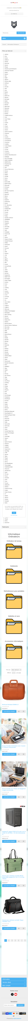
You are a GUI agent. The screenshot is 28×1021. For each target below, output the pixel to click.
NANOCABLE (8, 355)
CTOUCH (7, 153)
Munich (6, 350)
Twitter (12, 994)
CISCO (6, 128)
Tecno (6, 461)
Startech (7, 443)
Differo (6, 172)
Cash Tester (7, 119)
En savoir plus (14, 515)
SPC (6, 440)
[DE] (13, 2)
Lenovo (6, 291)
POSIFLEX (7, 398)
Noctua (6, 373)
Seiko (6, 429)
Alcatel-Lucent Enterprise (11, 68)
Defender (7, 165)
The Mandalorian (9, 463)
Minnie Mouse (8, 334)
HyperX (6, 253)
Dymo (6, 178)
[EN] (11, 2)
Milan (6, 332)
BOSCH (7, 110)
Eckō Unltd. (7, 181)
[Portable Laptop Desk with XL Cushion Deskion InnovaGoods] (14, 731)
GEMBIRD (7, 219)
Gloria (6, 224)
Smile (6, 434)
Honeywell (7, 244)
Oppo (6, 384)
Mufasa (6, 348)
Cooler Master (8, 146)
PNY (6, 391)
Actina (6, 58)
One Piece (7, 380)
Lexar (6, 294)
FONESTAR (8, 208)
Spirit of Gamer (8, 441)
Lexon (6, 298)
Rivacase (7, 418)
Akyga (6, 67)
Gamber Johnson (9, 217)
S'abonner (20, 1005)
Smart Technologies (9, 432)
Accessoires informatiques (14, 641)
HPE (6, 251)
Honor (6, 246)
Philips (6, 388)
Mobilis (6, 337)
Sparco (6, 438)
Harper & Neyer (8, 239)
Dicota (6, 171)
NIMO (6, 370)
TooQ (6, 472)
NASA (6, 357)
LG (5, 300)
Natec (6, 359)
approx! (6, 79)
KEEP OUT (7, 276)
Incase (6, 264)
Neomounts (7, 361)
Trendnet (7, 477)
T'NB (6, 452)
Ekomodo (7, 185)
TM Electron (7, 470)
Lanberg (7, 287)
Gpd (6, 230)
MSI (6, 346)
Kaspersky (7, 275)
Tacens (6, 454)
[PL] (15, 2)
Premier (6, 400)
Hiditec (6, 242)
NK (5, 371)
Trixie (6, 479)
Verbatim (7, 501)
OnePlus (7, 382)
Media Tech (7, 319)
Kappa (6, 271)
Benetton (7, 102)
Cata (6, 120)
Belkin (6, 101)
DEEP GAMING (8, 160)
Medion (6, 321)
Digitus (6, 174)
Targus (6, 458)
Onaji (6, 379)
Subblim (7, 445)
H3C (6, 235)
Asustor (6, 86)
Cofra (6, 135)
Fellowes (7, 206)
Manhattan (7, 312)
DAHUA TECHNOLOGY (10, 154)
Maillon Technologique (10, 311)
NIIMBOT (7, 366)
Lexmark (7, 296)
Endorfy (6, 192)
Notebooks (14, 566)
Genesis (7, 221)
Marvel (6, 316)
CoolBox (7, 144)
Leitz (6, 289)
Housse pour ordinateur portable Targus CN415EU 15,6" (12, 920)
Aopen (6, 72)
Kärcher (6, 273)
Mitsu (6, 336)
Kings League (8, 280)
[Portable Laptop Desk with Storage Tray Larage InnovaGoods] (14, 774)
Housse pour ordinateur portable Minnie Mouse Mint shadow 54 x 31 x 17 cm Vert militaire (13, 877)
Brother (6, 113)
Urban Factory (8, 492)
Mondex (7, 339)
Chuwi (6, 126)
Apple (6, 77)
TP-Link (6, 474)
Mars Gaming (8, 314)
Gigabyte (7, 223)
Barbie (6, 92)
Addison (7, 59)
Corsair (6, 149)
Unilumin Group (8, 488)
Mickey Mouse (8, 323)
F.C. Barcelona (8, 205)
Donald (6, 176)
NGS (6, 364)
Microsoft (7, 328)
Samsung (7, 425)
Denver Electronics (9, 169)
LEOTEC (7, 293)
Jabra (6, 269)
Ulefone (6, 486)
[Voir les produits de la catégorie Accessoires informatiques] (14, 651)
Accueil (4, 44)
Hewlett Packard (8, 241)
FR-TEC (7, 210)
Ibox (6, 257)
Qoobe (6, 406)
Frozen (6, 214)
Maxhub (7, 318)
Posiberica (7, 397)
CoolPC (6, 147)
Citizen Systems (8, 131)
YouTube (15, 994)
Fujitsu (6, 215)
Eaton (6, 180)
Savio (6, 427)
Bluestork (7, 108)
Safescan (7, 420)
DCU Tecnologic (8, 158)
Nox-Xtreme (7, 375)
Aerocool (7, 63)
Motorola (7, 345)
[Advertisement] (14, 961)
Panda (6, 386)
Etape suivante (22, 940)
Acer (6, 56)
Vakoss (6, 497)
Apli (5, 76)
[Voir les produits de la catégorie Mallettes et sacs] (14, 626)
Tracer (6, 476)
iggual (6, 259)
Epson (6, 196)
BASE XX (7, 95)
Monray (6, 341)
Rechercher (21, 32)
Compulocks (8, 138)
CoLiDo (6, 137)
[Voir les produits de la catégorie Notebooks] (14, 576)
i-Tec (6, 255)
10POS (6, 54)
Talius (6, 456)
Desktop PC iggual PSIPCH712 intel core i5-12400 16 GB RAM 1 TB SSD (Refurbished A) (14, 833)
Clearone (7, 133)
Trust (6, 481)
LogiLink (7, 305)
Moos (6, 343)
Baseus (6, 97)
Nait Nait (7, 354)
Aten (6, 88)
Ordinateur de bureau (14, 541)
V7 (5, 493)
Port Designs (8, 395)
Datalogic (7, 156)
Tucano (6, 483)
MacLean (7, 309)
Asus (6, 85)
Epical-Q (7, 194)
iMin (6, 262)
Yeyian (6, 519)
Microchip (7, 327)
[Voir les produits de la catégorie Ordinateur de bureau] (14, 551)
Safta (6, 422)
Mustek (6, 352)
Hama (6, 237)
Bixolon (6, 104)
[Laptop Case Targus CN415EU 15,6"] (14, 905)
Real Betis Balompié (9, 411)
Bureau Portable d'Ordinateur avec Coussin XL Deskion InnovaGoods (13, 746)
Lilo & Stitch (7, 302)
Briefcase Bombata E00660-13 (10, 704)
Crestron (7, 151)
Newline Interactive (9, 363)
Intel (6, 267)
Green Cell (7, 233)
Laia (6, 285)
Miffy (6, 330)
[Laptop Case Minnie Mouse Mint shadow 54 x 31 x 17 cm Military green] (14, 861)
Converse (7, 142)
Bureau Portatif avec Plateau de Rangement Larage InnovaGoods (14, 789)
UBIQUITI (7, 484)
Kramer (6, 282)
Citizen (6, 129)
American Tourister (9, 70)
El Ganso (7, 187)
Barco (6, 93)
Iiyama (6, 260)
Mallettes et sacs (14, 616)
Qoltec (6, 404)
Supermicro (7, 449)
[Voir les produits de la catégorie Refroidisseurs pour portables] (14, 601)
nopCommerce (17, 1018)
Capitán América (8, 115)
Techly (6, 459)
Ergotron (7, 199)
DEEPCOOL (8, 162)
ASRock (7, 83)
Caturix (6, 122)
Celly (6, 124)
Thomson (7, 468)
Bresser (6, 111)
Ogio (6, 377)
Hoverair (7, 248)
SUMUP (7, 447)
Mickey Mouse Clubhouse (11, 325)
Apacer (6, 74)
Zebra (6, 520)
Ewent (6, 203)
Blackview (7, 106)
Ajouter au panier (9, 711)
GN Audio (7, 226)
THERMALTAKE (9, 467)
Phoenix (7, 389)
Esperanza (7, 201)
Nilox (6, 368)
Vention (6, 499)
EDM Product (8, 183)
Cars (6, 117)
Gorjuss (6, 228)
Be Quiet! (7, 99)
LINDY (6, 303)
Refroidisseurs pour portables (14, 591)
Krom (6, 284)
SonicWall (7, 436)
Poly (6, 393)
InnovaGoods (8, 266)
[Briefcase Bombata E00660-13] (14, 689)
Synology (7, 450)
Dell (6, 167)
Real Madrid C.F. (9, 413)
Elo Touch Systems (9, 190)
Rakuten (7, 407)
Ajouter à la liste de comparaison (18, 711)
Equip (6, 198)
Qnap (6, 402)
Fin (25, 940)
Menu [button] (4, 38)
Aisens (6, 65)
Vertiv (6, 502)
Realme (6, 416)
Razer (6, 409)
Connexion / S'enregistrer (13, 7)
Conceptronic (8, 140)
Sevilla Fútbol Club (9, 431)
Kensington (7, 278)
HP (5, 250)
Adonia (6, 61)
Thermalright (8, 465)
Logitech (7, 307)
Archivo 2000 (8, 81)
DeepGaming (8, 163)
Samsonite (7, 424)
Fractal (6, 212)
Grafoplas (7, 232)
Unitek (6, 490)
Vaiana (6, 495)
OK (14, 512)
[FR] (17, 2)
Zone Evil (7, 522)
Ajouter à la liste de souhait (23, 711)
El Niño (6, 189)
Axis (6, 90)
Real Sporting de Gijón (10, 415)
